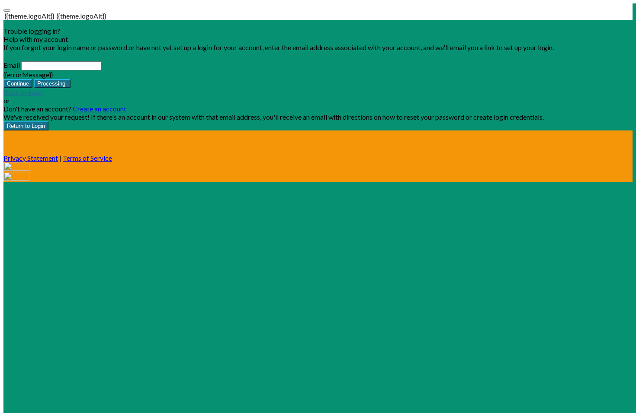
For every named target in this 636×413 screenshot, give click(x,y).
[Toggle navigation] (6, 10)
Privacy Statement (30, 158)
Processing (52, 83)
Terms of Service (87, 158)
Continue (18, 83)
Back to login (23, 92)
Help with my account (35, 39)
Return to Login (26, 126)
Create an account (99, 109)
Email (11, 65)
